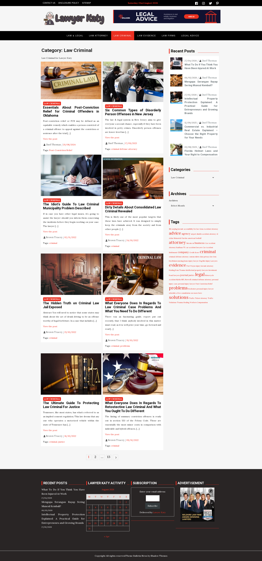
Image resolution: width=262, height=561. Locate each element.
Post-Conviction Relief (60, 150)
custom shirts (194, 257)
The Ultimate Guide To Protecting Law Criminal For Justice (71, 405)
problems (125, 346)
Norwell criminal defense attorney (198, 280)
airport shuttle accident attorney (203, 234)
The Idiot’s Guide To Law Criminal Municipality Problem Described (71, 206)
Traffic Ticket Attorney (198, 298)
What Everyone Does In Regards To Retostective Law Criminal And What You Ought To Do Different (133, 407)
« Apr (106, 536)
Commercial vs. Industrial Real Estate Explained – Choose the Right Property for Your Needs (201, 132)
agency (186, 233)
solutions (178, 297)
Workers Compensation (199, 302)
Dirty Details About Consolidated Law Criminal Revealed (133, 209)
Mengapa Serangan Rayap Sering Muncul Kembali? (201, 83)
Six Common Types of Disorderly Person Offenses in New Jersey (133, 112)
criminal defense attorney (124, 149)
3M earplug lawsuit (176, 229)
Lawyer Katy (159, 512)
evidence (177, 265)
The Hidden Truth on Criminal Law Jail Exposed (71, 305)
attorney (177, 242)
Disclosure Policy (68, 3)
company (183, 252)
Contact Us (49, 3)
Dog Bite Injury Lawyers (208, 261)
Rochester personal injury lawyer (201, 289)
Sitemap (86, 3)
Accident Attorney (211, 229)
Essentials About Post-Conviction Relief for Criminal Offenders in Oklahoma (71, 111)
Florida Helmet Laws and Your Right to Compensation (201, 152)
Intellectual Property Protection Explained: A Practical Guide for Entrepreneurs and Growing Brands (201, 106)
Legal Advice (190, 36)
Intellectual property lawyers (197, 270)
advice (175, 233)
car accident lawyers (194, 247)
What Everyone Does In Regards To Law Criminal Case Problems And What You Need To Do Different (133, 307)
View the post (50, 139)
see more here (196, 293)
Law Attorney (98, 36)
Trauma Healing (183, 302)
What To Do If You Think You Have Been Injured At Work (201, 66)
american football (194, 238)
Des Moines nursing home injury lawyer (184, 261)
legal (200, 274)
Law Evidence (146, 36)
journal (184, 275)
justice (61, 441)
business (200, 242)
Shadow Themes (159, 555)
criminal (53, 243)
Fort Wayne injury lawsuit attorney (200, 266)
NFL (182, 280)
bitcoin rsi (190, 243)
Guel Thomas (53, 144)
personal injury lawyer (186, 284)
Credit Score (194, 252)
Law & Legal (75, 36)
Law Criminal (123, 36)
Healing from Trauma (177, 270)
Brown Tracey (54, 237)
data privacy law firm (208, 257)
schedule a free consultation (179, 293)
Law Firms (169, 36)
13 (108, 457)
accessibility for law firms (193, 229)
